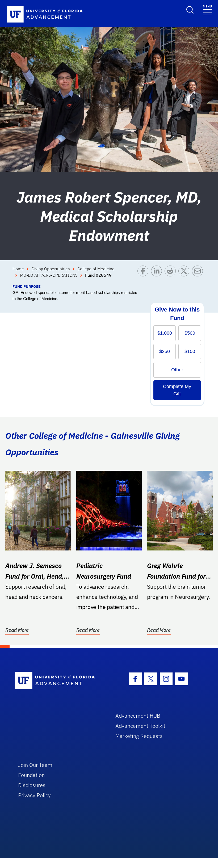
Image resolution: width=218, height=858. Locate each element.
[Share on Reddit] (171, 275)
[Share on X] (185, 275)
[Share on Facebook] (144, 275)
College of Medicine (96, 268)
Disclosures (31, 785)
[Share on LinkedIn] (158, 275)
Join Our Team (35, 764)
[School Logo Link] (59, 681)
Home (18, 268)
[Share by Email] (199, 275)
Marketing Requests (139, 735)
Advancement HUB (137, 715)
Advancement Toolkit (140, 725)
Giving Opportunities (50, 268)
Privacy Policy (34, 795)
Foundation (31, 775)
